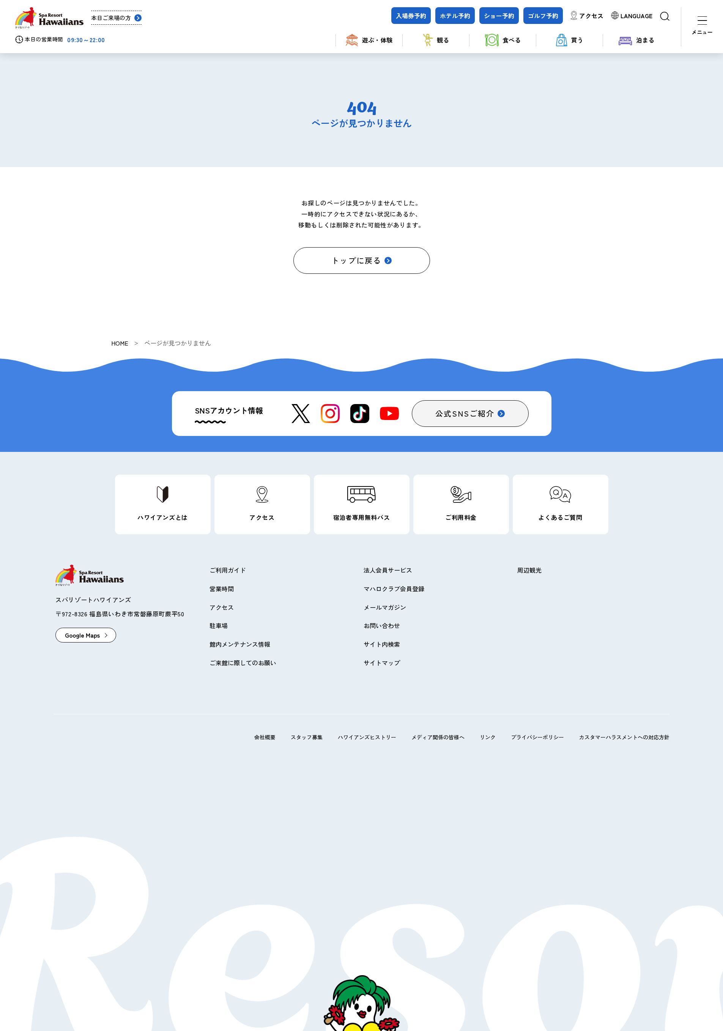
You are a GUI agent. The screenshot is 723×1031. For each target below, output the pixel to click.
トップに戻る (356, 260)
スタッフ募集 (307, 737)
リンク (488, 737)
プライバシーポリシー (537, 737)
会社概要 (265, 737)
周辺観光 (529, 570)
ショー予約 (499, 15)
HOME (119, 342)
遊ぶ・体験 (377, 39)
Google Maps (82, 634)
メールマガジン (385, 607)
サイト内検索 (382, 644)
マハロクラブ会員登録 (394, 588)
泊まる (645, 39)
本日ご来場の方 (111, 18)
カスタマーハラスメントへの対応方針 (624, 737)
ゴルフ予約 (543, 15)
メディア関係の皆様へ (438, 737)
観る (443, 39)
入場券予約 (411, 15)
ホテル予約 (455, 15)
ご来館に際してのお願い (242, 662)
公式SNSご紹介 (465, 413)
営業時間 (221, 588)
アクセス (591, 15)
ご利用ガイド (227, 570)
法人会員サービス (388, 570)
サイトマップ (382, 662)
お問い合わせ (382, 625)
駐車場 (218, 625)
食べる (511, 39)
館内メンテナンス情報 (239, 644)
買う (577, 39)
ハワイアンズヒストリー (367, 737)
